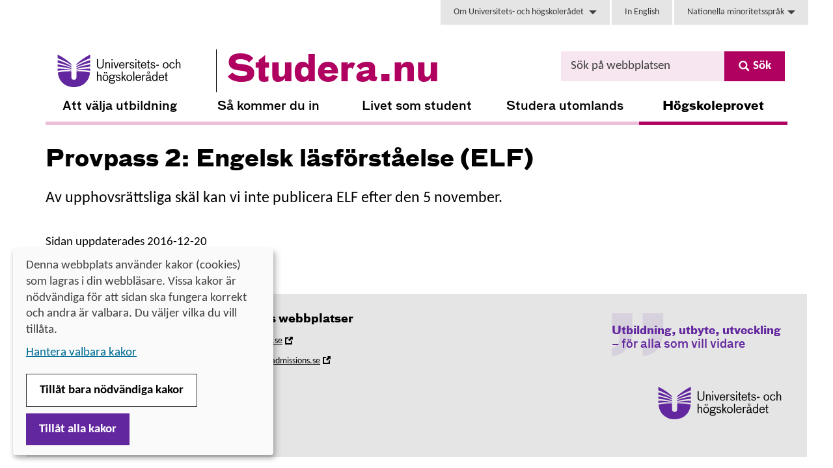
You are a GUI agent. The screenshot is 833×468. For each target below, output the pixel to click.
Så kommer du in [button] (268, 106)
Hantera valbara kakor (81, 352)
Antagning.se (276, 343)
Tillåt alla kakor (77, 429)
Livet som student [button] (417, 106)
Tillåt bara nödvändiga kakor (112, 390)
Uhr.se (264, 383)
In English (642, 12)
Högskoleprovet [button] (713, 106)
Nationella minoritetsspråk (735, 12)
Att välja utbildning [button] (119, 106)
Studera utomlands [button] (564, 106)
